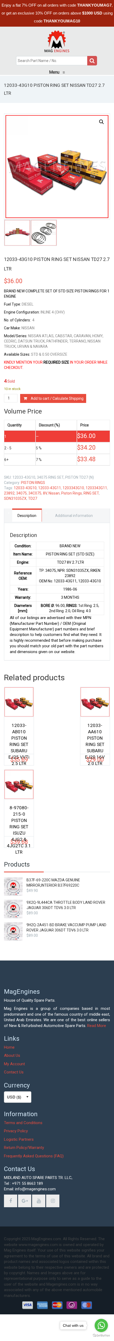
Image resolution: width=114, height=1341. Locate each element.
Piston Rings (71, 493)
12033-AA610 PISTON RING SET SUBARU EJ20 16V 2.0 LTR (95, 736)
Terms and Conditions (23, 1122)
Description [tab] (26, 515)
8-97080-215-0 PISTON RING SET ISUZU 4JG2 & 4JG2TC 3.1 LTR (19, 818)
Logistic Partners (19, 1139)
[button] (101, 122)
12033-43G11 (49, 488)
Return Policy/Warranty (24, 1147)
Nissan (54, 493)
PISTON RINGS (33, 483)
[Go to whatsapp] (101, 1325)
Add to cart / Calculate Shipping (57, 398)
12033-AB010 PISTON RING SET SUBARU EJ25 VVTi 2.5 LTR (18, 736)
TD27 (32, 498)
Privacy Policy (16, 1131)
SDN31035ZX (15, 498)
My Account (14, 1064)
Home (9, 1047)
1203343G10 (73, 488)
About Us (12, 1055)
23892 (9, 493)
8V (45, 493)
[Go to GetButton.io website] (101, 1335)
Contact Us (14, 1072)
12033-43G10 (25, 488)
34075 (21, 493)
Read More (96, 1025)
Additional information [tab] (74, 515)
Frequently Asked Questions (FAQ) (34, 1156)
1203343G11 (96, 488)
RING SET (91, 493)
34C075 (34, 493)
